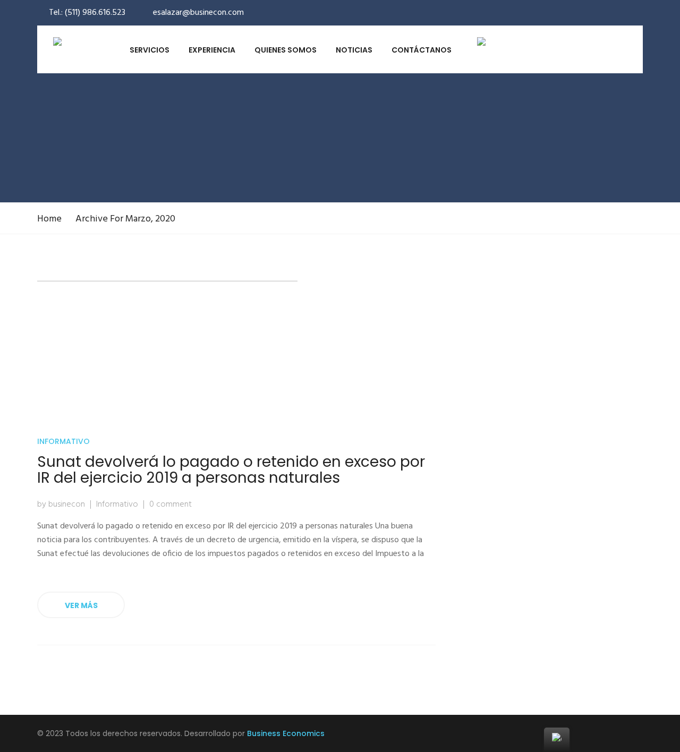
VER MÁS (81, 605)
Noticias (354, 50)
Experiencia (212, 50)
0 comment (170, 504)
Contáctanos (422, 50)
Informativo (63, 441)
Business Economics (286, 733)
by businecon (61, 504)
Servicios (149, 50)
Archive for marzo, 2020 (125, 219)
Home (49, 219)
